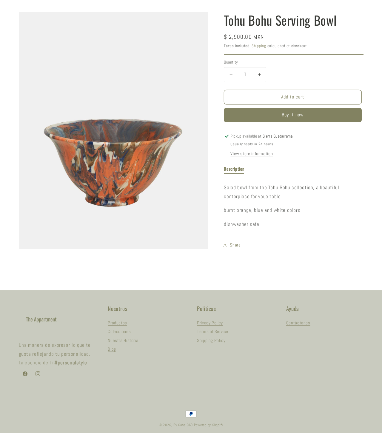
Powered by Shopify (208, 425)
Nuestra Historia (123, 340)
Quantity (231, 62)
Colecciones (119, 331)
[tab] (234, 170)
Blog (112, 349)
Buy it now (293, 115)
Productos (117, 323)
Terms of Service (212, 331)
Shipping (259, 46)
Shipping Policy (211, 340)
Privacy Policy (210, 323)
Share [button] (235, 245)
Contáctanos (298, 323)
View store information (251, 153)
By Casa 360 (183, 425)
